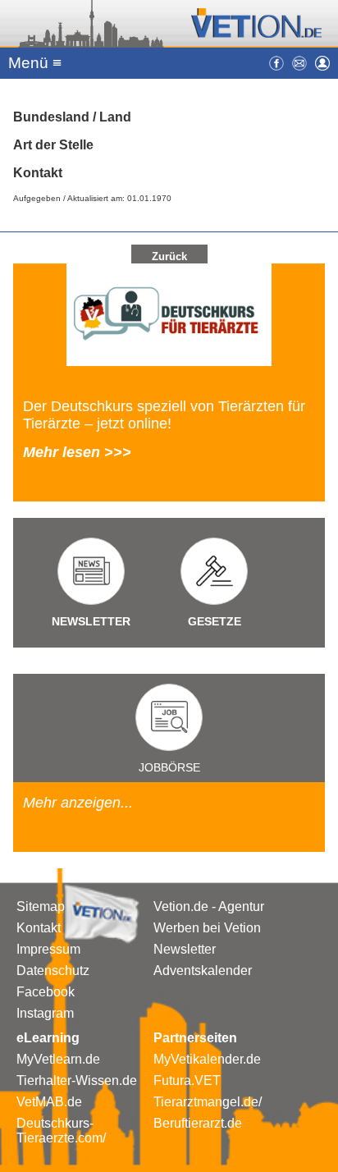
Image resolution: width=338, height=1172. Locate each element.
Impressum (48, 949)
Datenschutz (52, 970)
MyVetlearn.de (58, 1059)
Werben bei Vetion (207, 928)
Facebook (45, 992)
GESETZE (214, 621)
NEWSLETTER (91, 621)
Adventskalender (202, 970)
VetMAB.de (49, 1102)
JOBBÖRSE (169, 767)
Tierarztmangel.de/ (207, 1102)
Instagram (45, 1013)
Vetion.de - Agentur (208, 906)
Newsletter (184, 949)
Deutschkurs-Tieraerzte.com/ (61, 1130)
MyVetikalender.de (207, 1059)
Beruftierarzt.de (197, 1123)
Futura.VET (187, 1080)
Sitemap (40, 906)
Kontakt (38, 928)
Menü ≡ (35, 62)
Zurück (169, 256)
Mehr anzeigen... (78, 802)
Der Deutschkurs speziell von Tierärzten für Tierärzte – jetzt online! (164, 415)
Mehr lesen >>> (77, 452)
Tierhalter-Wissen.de (76, 1080)
